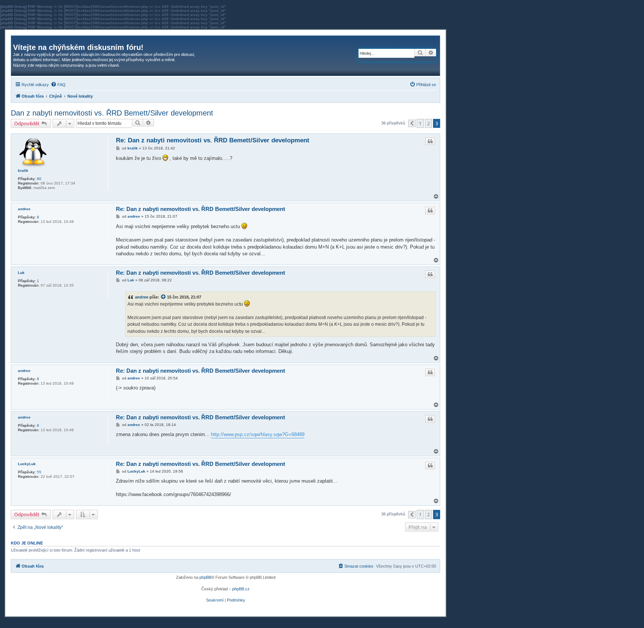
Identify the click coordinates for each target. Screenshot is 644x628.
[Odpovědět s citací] (430, 141)
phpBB (205, 577)
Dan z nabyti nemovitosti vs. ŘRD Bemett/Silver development (112, 113)
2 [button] (428, 123)
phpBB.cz (241, 589)
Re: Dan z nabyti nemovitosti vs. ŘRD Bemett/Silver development (212, 140)
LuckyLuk (27, 464)
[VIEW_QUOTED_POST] (163, 296)
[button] (412, 123)
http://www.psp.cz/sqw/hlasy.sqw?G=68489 (257, 434)
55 (39, 472)
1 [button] (420, 123)
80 (39, 179)
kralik (23, 170)
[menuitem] (58, 84)
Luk (21, 273)
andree (24, 209)
